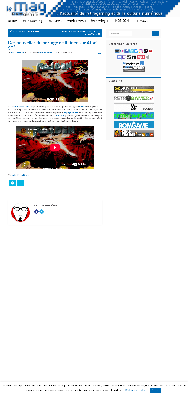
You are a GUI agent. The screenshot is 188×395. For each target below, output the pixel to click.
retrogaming (33, 20)
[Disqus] (55, 267)
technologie (100, 20)
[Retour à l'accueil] (94, 8)
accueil (13, 20)
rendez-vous (77, 20)
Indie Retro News (20, 175)
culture (55, 20)
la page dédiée (71, 112)
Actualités (42, 52)
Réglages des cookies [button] (135, 390)
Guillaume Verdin (17, 52)
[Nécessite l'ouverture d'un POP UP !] (134, 66)
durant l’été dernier (22, 106)
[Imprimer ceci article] (99, 52)
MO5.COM (122, 20)
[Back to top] (181, 388)
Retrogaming (52, 52)
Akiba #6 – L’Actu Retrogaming (27, 31)
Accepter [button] (156, 390)
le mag (141, 20)
